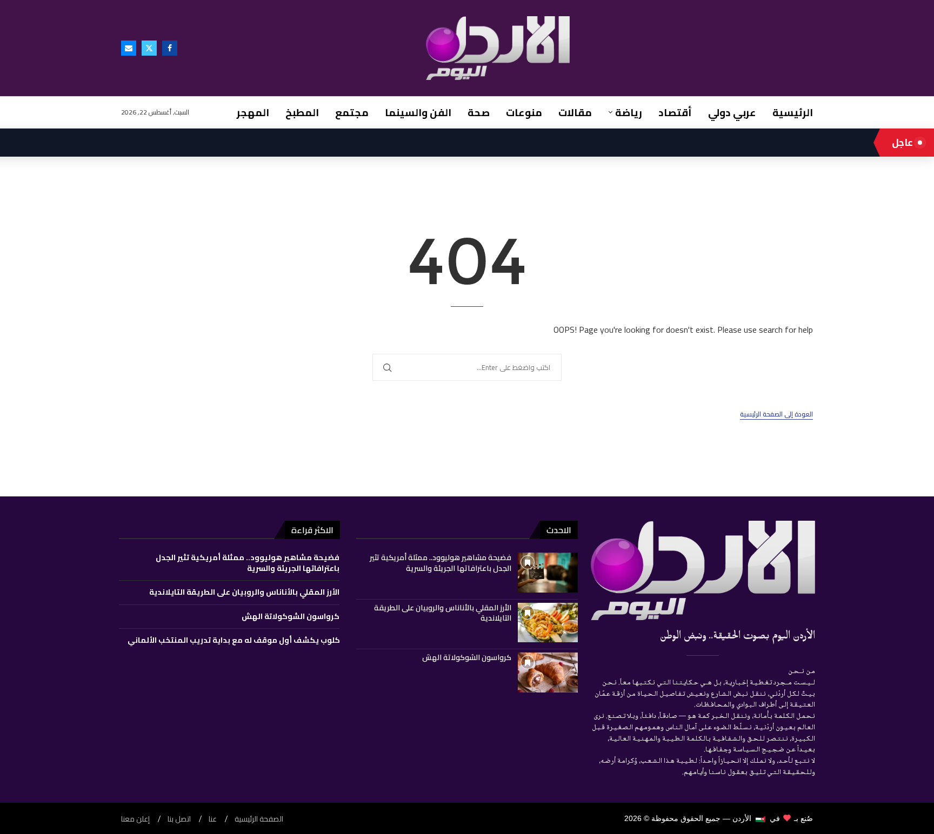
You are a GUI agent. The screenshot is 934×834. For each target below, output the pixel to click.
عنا (213, 819)
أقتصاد (675, 112)
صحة (479, 112)
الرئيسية (792, 112)
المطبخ (302, 112)
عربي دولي (732, 112)
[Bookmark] (528, 562)
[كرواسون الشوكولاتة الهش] (548, 672)
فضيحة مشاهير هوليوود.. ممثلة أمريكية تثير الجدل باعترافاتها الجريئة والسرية (440, 562)
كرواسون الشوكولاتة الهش (466, 657)
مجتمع (352, 112)
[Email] (128, 48)
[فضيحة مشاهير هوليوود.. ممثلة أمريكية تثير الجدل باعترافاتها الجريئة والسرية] (548, 573)
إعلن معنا (135, 819)
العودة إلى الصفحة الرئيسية (776, 414)
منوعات (524, 112)
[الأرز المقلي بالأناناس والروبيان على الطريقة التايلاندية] (548, 623)
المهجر (253, 112)
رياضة (628, 112)
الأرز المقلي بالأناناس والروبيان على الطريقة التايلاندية (442, 613)
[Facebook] (169, 48)
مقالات (575, 112)
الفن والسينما (418, 112)
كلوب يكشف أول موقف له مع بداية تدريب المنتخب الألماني (234, 640)
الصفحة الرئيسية (259, 819)
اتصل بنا (179, 819)
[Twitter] (149, 48)
